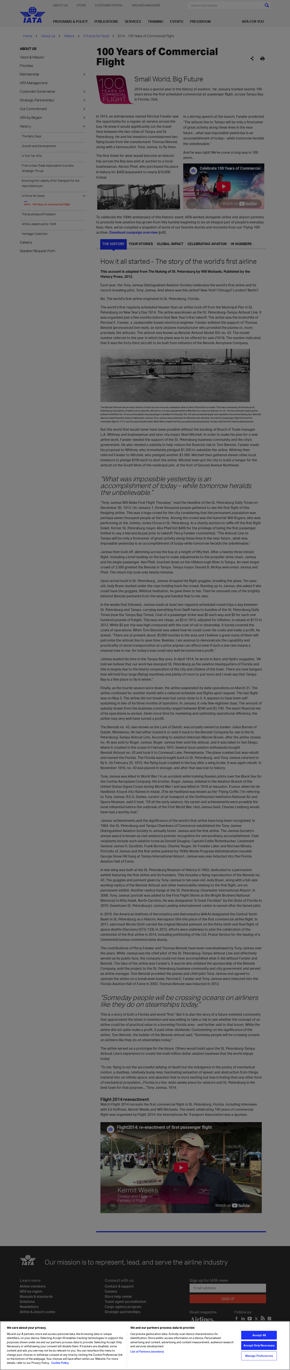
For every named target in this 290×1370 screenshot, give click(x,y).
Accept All (259, 1335)
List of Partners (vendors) (147, 1351)
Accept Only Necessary (259, 1345)
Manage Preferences (259, 1355)
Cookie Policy (60, 1362)
